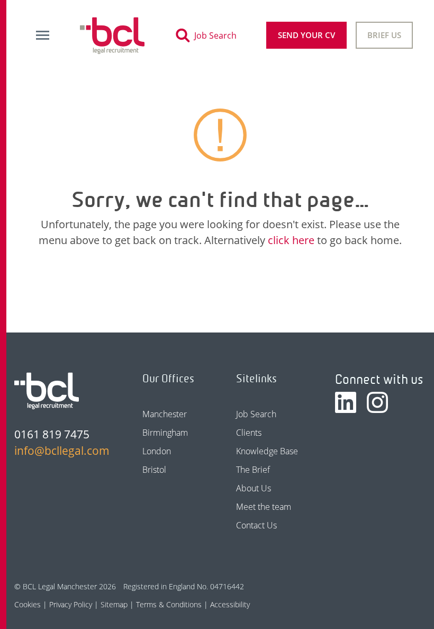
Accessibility (230, 604)
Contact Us (256, 525)
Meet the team (263, 507)
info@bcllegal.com (59, 450)
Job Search (256, 414)
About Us (253, 488)
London (156, 451)
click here (291, 240)
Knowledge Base (267, 451)
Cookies (27, 604)
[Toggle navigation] (42, 35)
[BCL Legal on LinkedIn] (345, 402)
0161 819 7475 (51, 434)
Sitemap (114, 604)
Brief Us (384, 35)
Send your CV (306, 35)
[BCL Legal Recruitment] (46, 390)
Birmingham (165, 432)
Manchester (164, 414)
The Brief (253, 469)
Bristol (154, 469)
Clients (248, 432)
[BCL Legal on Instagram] (377, 402)
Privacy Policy (70, 604)
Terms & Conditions (169, 604)
